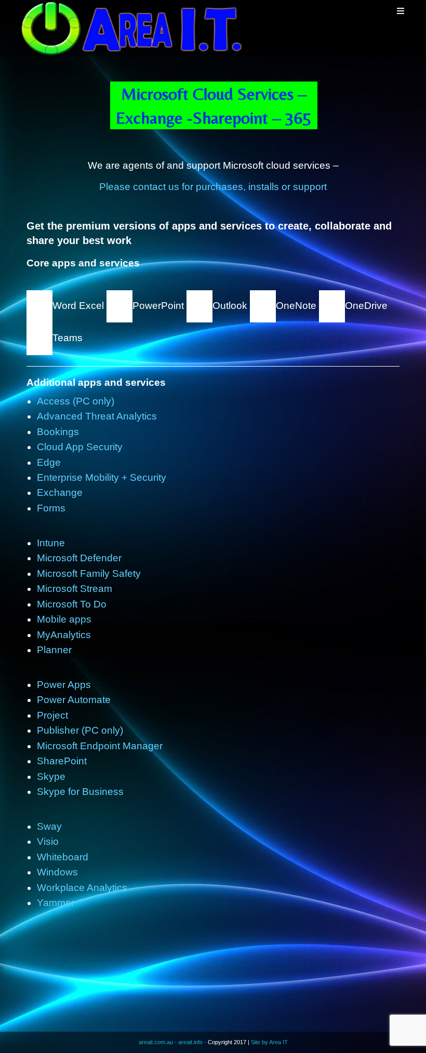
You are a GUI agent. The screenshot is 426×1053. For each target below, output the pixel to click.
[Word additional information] (39, 305)
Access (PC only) (75, 401)
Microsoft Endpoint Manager (100, 745)
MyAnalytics (64, 634)
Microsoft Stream (74, 588)
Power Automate (74, 699)
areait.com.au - (158, 1042)
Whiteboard (62, 857)
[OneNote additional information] (263, 305)
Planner (54, 649)
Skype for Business (80, 791)
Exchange (60, 492)
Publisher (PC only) (80, 730)
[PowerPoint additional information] (119, 305)
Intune (51, 542)
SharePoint (62, 760)
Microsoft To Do (71, 604)
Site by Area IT (269, 1042)
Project (52, 715)
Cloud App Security (80, 446)
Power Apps (64, 684)
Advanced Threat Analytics (97, 416)
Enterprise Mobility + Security (101, 477)
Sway (49, 826)
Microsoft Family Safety (89, 573)
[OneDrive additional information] (330, 305)
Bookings (58, 431)
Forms (51, 508)
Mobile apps (64, 619)
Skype (51, 776)
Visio (48, 841)
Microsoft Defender (79, 557)
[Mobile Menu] (401, 11)
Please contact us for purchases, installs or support (213, 186)
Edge (49, 462)
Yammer (55, 902)
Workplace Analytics (82, 887)
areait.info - (193, 1042)
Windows (57, 872)
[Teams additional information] (39, 338)
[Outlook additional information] (199, 305)
